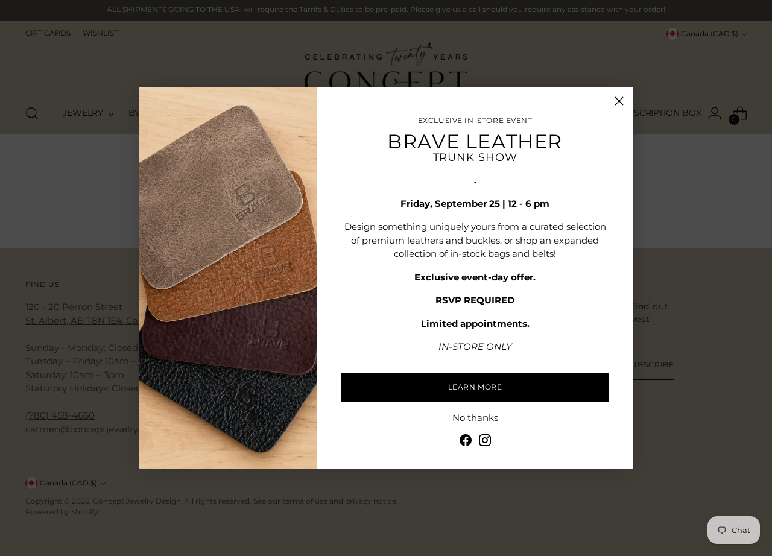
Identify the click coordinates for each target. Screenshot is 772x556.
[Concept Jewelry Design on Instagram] (485, 442)
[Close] (619, 101)
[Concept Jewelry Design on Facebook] (465, 442)
